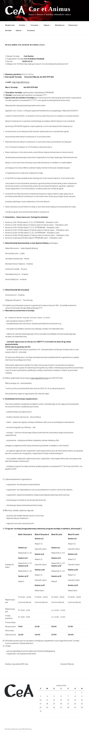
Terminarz (31, 30)
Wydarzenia (10, 25)
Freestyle (34, 25)
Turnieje (22, 25)
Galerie (18, 30)
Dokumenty (72, 25)
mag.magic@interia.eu (39, 378)
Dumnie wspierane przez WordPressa (18, 729)
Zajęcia (46, 25)
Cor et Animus (49, 9)
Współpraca (59, 25)
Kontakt (8, 30)
